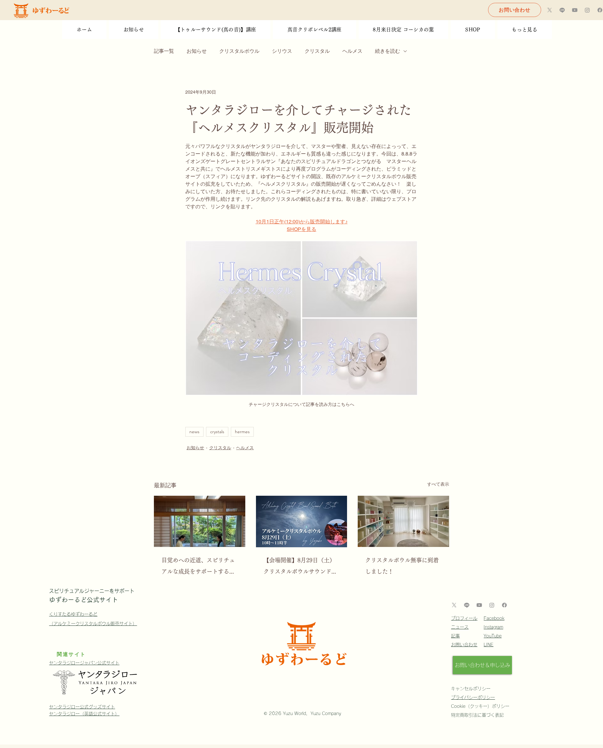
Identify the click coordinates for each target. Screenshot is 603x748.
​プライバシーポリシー (473, 697)
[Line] (562, 10)
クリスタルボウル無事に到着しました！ (402, 565)
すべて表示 (438, 484)
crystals (217, 431)
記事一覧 (164, 51)
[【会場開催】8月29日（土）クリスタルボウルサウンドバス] (301, 521)
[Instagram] (587, 10)
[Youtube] (575, 10)
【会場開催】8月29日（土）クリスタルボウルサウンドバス (300, 567)
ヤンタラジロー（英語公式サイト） (84, 714)
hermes (242, 431)
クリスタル (317, 51)
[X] (549, 10)
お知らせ (197, 51)
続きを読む (387, 51)
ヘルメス (352, 51)
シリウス (282, 51)
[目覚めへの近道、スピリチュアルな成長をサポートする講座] (199, 521)
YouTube (493, 636)
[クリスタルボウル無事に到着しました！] (403, 521)
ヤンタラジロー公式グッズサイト (82, 707)
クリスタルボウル (239, 51)
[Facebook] (600, 10)
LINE (488, 644)
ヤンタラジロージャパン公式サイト (84, 663)
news (194, 431)
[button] (524, 29)
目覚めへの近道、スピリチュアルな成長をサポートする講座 (198, 567)
